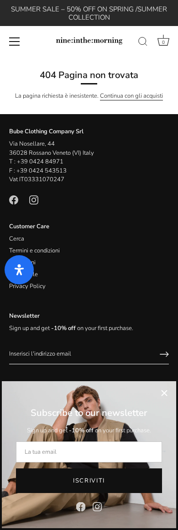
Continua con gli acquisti (131, 96)
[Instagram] (97, 506)
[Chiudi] (164, 393)
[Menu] (15, 41)
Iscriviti (89, 481)
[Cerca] (143, 43)
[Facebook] (80, 506)
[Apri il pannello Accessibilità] (19, 269)
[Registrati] (164, 354)
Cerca (16, 239)
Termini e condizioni (34, 251)
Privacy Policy (27, 286)
